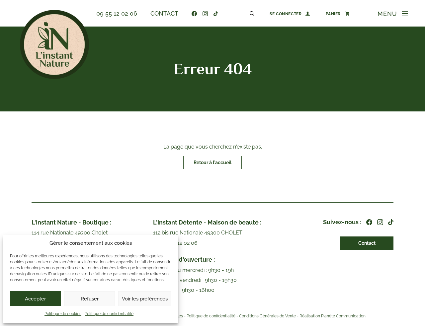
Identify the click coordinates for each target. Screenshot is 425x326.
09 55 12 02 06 (116, 13)
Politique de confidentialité (109, 313)
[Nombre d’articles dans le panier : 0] (337, 13)
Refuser (90, 299)
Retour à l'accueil (212, 162)
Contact (164, 13)
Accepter (35, 299)
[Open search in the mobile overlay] (253, 13)
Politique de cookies (62, 313)
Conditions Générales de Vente (267, 316)
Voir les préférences (145, 299)
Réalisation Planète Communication (332, 316)
